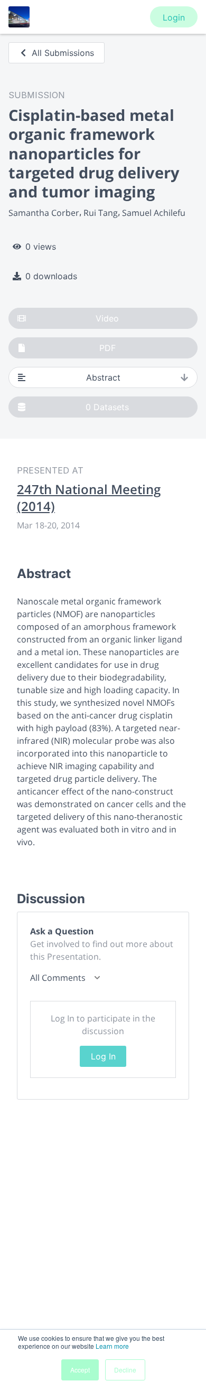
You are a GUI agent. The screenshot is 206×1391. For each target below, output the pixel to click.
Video (107, 318)
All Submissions (63, 53)
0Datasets (107, 407)
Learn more (112, 1345)
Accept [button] (80, 1369)
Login (174, 17)
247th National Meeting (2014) (89, 498)
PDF (107, 348)
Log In (103, 1056)
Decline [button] (125, 1369)
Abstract (103, 377)
